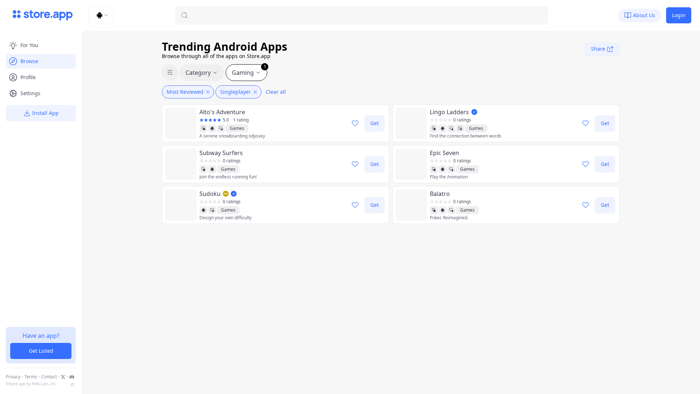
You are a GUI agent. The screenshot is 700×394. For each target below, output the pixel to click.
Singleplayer (235, 91)
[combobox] (101, 15)
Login (678, 15)
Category (198, 73)
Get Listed (41, 350)
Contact (49, 377)
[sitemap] (72, 384)
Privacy (13, 377)
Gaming (249, 70)
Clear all (276, 91)
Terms (30, 377)
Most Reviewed (185, 91)
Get (374, 123)
